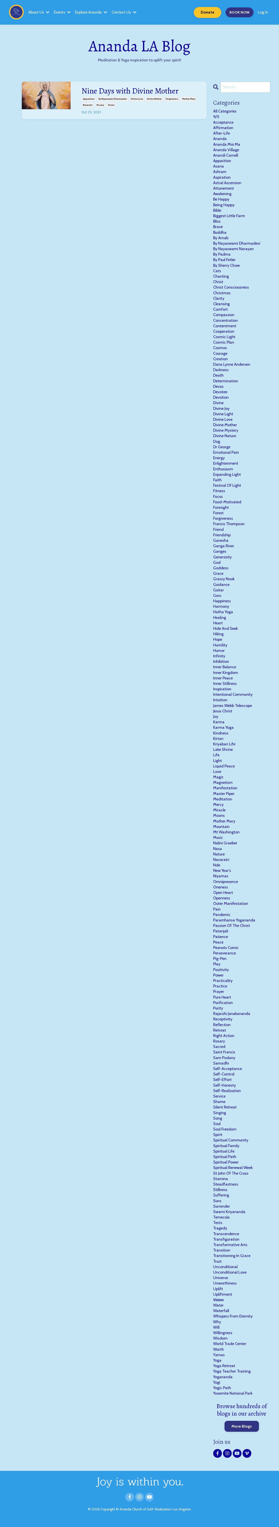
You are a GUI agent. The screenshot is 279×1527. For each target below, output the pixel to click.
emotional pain (226, 452)
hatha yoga (223, 611)
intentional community (233, 694)
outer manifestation (230, 903)
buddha (219, 232)
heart (218, 623)
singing (219, 1112)
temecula (221, 1217)
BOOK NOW (240, 12)
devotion (221, 397)
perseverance (224, 953)
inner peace (223, 678)
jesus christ (222, 711)
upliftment (222, 1294)
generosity (222, 557)
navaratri (88, 105)
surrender (221, 1206)
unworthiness (225, 1283)
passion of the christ (231, 925)
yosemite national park (232, 1393)
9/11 (216, 116)
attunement (223, 188)
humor (219, 650)
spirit (217, 1134)
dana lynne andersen (231, 364)
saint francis (224, 1052)
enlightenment (225, 463)
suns (217, 1200)
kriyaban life (224, 744)
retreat (219, 1030)
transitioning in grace (231, 1255)
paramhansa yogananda (234, 920)
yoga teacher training (232, 1371)
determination (225, 381)
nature (219, 854)
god (217, 562)
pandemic (221, 914)
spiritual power (226, 1162)
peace (218, 942)
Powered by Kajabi (139, 1520)
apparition (89, 98)
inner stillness (225, 683)
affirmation (223, 127)
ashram (219, 171)
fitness (219, 490)
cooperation (223, 331)
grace (218, 573)
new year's (222, 870)
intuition (220, 700)
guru (217, 595)
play (216, 964)
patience (220, 936)
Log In (263, 12)
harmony (221, 606)
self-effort (222, 1079)
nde (216, 865)
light (217, 760)
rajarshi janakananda (231, 1013)
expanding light (227, 474)
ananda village (226, 149)
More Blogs (241, 1426)
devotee (220, 392)
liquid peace (224, 766)
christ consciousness (231, 287)
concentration (225, 320)
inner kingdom (225, 672)
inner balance (224, 667)
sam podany (224, 1057)
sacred (219, 1046)
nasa (217, 848)
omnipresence (225, 881)
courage (220, 353)
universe (220, 1277)
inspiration (222, 689)
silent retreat (225, 1107)
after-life (221, 133)
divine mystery (225, 430)
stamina (220, 1178)
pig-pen (219, 958)
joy (215, 716)
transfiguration (226, 1239)
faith (217, 480)
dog (216, 441)
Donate (207, 12)
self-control (223, 1074)
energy (219, 457)
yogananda (223, 1377)
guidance (221, 584)
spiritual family (226, 1145)
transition (221, 1250)
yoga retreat (224, 1365)
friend (218, 529)
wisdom (220, 1338)
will (216, 1327)
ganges (219, 551)
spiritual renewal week (233, 1167)
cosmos (220, 347)
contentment (224, 326)
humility (220, 645)
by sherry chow (226, 265)
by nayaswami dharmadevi (113, 98)
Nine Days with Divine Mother (130, 90)
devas (218, 386)
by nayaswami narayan (233, 248)
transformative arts (230, 1244)
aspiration (222, 177)
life (216, 755)
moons (219, 815)
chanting (221, 276)
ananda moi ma (226, 144)
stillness (220, 1189)
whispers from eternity (233, 1316)
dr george (221, 447)
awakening (222, 193)
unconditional (225, 1266)
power (218, 975)
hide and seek (225, 628)
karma (219, 722)
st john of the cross (230, 1173)
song (217, 1118)
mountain (221, 826)
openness (221, 898)
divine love (137, 98)
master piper (224, 793)
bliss (217, 221)
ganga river (223, 546)
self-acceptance (227, 1068)
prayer (218, 991)
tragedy (220, 1228)
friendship (222, 535)
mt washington (226, 832)
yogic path (222, 1387)
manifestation (225, 788)
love (217, 771)
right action (223, 1035)
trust (217, 1261)
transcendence (226, 1233)
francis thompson (229, 523)
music (218, 837)
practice (220, 986)
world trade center (229, 1343)
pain (217, 909)
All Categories (224, 111)
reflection (222, 1024)
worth (218, 1349)
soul (217, 1123)
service (219, 1096)
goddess (220, 568)
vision (111, 105)
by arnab (220, 237)
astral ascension (227, 182)
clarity (218, 298)
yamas (219, 1354)
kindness (220, 733)
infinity (219, 656)
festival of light (227, 485)
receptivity (222, 1019)
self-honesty (224, 1085)
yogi (216, 1382)
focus (218, 496)
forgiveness (172, 98)
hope (217, 639)
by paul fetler (224, 259)
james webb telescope (232, 705)
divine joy (221, 408)
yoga (217, 1360)
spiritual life (224, 1151)
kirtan (218, 738)
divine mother (154, 98)
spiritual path (224, 1156)
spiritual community (230, 1140)
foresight (221, 507)
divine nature (224, 435)
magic (218, 777)
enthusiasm (223, 469)
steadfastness (225, 1184)
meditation (222, 799)
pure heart (222, 997)
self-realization (227, 1090)
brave (218, 226)
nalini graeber (225, 843)
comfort (220, 309)
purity (218, 1008)
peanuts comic (226, 947)
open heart (223, 892)
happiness (222, 601)
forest (218, 513)
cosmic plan (223, 342)
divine (218, 402)
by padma (222, 254)
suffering (221, 1195)
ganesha (220, 540)
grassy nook (224, 579)
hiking (218, 634)
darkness (221, 369)
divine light (223, 414)
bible (217, 210)
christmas (222, 293)
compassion (223, 314)
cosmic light (224, 336)
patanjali (220, 931)
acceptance (223, 122)
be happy (221, 199)
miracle (219, 810)
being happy (224, 205)
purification (223, 1002)
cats (217, 270)
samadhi (221, 1063)
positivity (221, 969)
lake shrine (223, 749)
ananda (220, 138)
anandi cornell (225, 155)
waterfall (221, 1310)
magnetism (223, 782)
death (218, 375)
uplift (218, 1288)
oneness (220, 887)
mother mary (188, 98)
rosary (100, 105)
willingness (222, 1332)
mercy (218, 804)
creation (220, 359)
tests (217, 1222)
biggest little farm (229, 215)
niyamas (220, 876)
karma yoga (223, 727)
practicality (223, 980)
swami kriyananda (229, 1211)
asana (218, 166)
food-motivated (227, 502)
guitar (218, 590)
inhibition (221, 661)
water (218, 1305)
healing (219, 617)
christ (218, 281)
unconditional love (230, 1272)
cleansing (221, 303)
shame (219, 1101)
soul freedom (224, 1129)
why (217, 1321)
